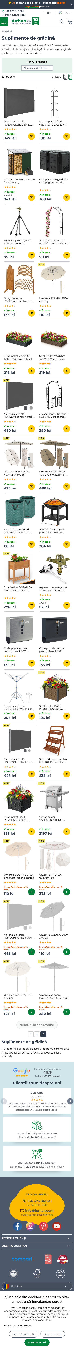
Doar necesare (52, 1334)
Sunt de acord (37, 1342)
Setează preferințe (24, 1334)
